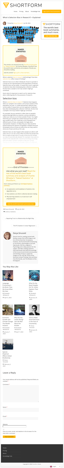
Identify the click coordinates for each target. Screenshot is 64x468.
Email (5, 416)
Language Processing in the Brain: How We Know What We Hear (7, 287)
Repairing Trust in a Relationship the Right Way (19, 218)
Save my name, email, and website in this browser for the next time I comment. (19, 432)
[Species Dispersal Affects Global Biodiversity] (7, 339)
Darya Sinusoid (18, 23)
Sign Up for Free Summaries (51, 11)
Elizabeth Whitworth (6, 294)
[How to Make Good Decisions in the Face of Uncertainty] (34, 305)
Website (5, 424)
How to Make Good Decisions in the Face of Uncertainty (34, 320)
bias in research (17, 77)
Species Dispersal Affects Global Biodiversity (7, 355)
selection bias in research (14, 102)
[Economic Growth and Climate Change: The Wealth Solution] (7, 305)
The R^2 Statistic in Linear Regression (25, 226)
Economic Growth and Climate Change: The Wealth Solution (7, 321)
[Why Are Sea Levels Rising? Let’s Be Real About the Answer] (19, 305)
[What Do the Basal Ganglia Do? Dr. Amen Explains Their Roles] (34, 271)
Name (5, 407)
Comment (6, 384)
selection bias (7, 79)
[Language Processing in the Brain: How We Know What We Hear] (7, 271)
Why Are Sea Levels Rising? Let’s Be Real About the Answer (18, 321)
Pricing (21, 11)
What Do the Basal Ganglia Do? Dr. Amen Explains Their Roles (33, 287)
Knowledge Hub (35, 11)
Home (15, 11)
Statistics (13, 212)
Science (7, 212)
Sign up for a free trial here (21, 73)
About (27, 11)
